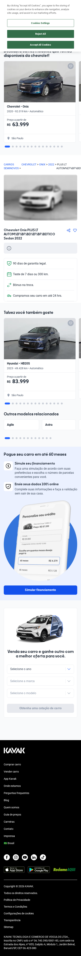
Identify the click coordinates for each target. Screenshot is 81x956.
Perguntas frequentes (16, 793)
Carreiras (9, 821)
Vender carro (11, 771)
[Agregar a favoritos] (75, 230)
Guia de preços (12, 814)
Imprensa (9, 836)
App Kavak (10, 778)
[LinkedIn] (34, 857)
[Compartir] (68, 230)
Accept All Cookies (40, 44)
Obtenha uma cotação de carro (40, 708)
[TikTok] (43, 857)
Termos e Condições (15, 906)
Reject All (40, 33)
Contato (8, 828)
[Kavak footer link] (14, 752)
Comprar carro (12, 764)
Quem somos (11, 807)
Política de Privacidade (17, 899)
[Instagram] (16, 857)
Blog (6, 800)
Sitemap (8, 926)
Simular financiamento (40, 590)
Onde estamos (12, 785)
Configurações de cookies (19, 913)
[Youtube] (25, 857)
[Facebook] (7, 857)
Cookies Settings (40, 23)
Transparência (12, 920)
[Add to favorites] (71, 66)
